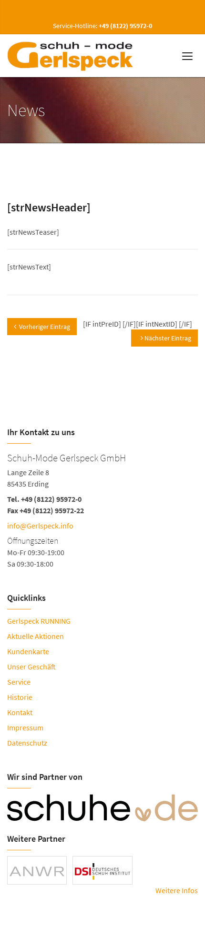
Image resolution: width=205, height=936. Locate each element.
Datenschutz (27, 742)
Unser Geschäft (31, 666)
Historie (19, 697)
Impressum (25, 727)
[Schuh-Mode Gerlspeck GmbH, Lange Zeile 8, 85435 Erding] (102, 509)
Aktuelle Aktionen (35, 636)
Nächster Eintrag (167, 338)
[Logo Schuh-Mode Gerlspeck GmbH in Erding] (71, 55)
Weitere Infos (176, 890)
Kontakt (19, 712)
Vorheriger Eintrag (44, 326)
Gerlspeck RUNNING (39, 621)
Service (19, 682)
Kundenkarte (28, 651)
